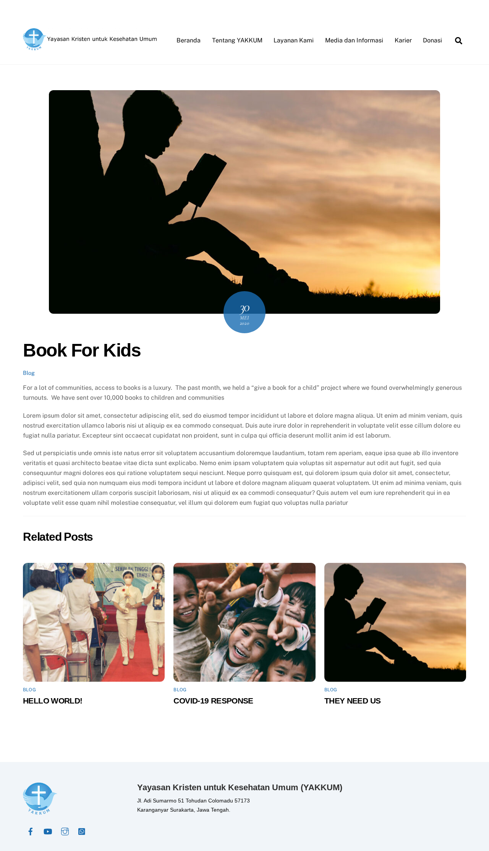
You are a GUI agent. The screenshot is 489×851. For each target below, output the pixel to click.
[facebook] (30, 831)
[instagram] (65, 831)
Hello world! (53, 700)
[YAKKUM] (90, 47)
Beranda (188, 40)
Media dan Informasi (354, 40)
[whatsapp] (82, 831)
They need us (352, 700)
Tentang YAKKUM (237, 40)
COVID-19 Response (213, 700)
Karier (403, 40)
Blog (29, 373)
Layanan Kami (294, 40)
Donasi (432, 40)
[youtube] (47, 831)
